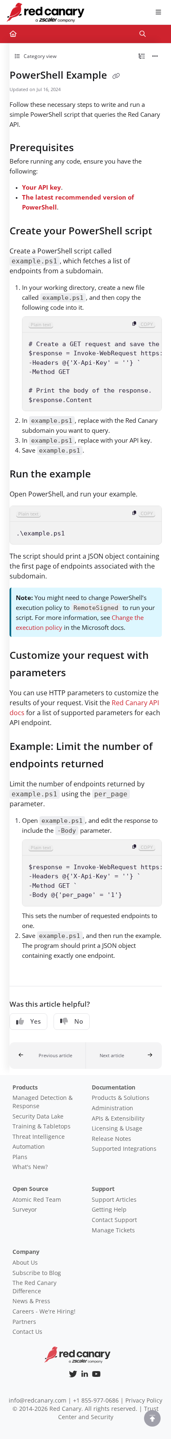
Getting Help (109, 1209)
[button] (48, 1055)
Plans (19, 1157)
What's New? (30, 1167)
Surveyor (24, 1209)
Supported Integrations (124, 1148)
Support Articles (114, 1199)
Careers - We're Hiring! (44, 1311)
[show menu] (158, 12)
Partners (24, 1322)
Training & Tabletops (41, 1126)
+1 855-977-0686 (96, 1400)
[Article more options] (155, 56)
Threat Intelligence (38, 1136)
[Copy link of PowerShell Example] (116, 76)
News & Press (31, 1301)
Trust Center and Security (108, 1413)
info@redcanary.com (37, 1400)
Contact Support (114, 1220)
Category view (39, 56)
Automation (28, 1146)
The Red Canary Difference (34, 1287)
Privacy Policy (143, 1400)
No (78, 1021)
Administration (112, 1108)
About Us (25, 1262)
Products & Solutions (120, 1098)
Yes (35, 1021)
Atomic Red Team (36, 1199)
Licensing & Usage (117, 1128)
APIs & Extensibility (118, 1118)
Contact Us (27, 1331)
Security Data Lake (38, 1116)
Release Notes (111, 1139)
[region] (92, 364)
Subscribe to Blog (36, 1273)
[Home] (45, 12)
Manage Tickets (113, 1230)
